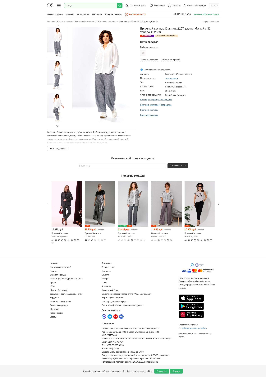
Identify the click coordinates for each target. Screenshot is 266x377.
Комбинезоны (56, 313)
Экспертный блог (110, 290)
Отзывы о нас (108, 267)
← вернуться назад (209, 21)
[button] (57, 25)
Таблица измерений (170, 59)
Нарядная (97, 14)
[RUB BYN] (214, 5)
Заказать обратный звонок (206, 14)
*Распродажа (171, 78)
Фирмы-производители (112, 297)
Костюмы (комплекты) (60, 267)
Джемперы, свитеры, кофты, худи (66, 294)
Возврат (105, 278)
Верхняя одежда (58, 275)
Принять (176, 371)
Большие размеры (113, 14)
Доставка (106, 271)
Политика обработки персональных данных (123, 305)
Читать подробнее (57, 148)
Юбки (52, 286)
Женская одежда (55, 14)
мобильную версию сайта (194, 328)
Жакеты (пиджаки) (58, 290)
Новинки (70, 14)
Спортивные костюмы (60, 301)
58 (143, 53)
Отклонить (161, 371)
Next (218, 203)
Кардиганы (55, 297)
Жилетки (54, 309)
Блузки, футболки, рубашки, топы (66, 278)
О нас (104, 282)
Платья (53, 271)
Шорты (53, 317)
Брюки (53, 282)
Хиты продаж (83, 14)
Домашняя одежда (59, 305)
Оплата (105, 275)
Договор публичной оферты (115, 301)
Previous (47, 203)
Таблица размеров (149, 59)
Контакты (106, 286)
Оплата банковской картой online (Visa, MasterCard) (126, 294)
